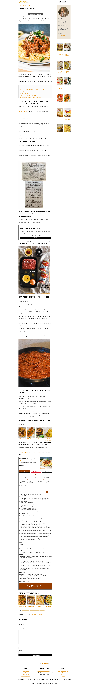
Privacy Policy (26, 671)
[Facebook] (60, 2)
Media (63, 676)
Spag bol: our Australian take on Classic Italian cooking (32, 89)
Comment (21, 628)
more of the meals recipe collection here (30, 422)
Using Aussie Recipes (63, 671)
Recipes (39, 1)
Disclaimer (25, 672)
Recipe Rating (21, 624)
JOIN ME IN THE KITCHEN (44, 671)
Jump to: (23, 87)
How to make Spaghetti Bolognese (28, 95)
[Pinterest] (65, 2)
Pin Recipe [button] (36, 471)
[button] (19, 466)
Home (19, 5)
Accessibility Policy (25, 676)
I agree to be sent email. (35, 235)
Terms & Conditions (25, 674)
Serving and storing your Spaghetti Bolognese (30, 97)
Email (20, 650)
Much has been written (23, 111)
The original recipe (24, 91)
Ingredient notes (24, 93)
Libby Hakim (22, 460)
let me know (40, 586)
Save (47, 471)
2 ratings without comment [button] (37, 614)
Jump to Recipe (32, 14)
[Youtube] (63, 2)
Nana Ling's (45, 446)
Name (20, 646)
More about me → (63, 35)
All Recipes (63, 672)
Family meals (27, 5)
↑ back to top (44, 663)
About (34, 1)
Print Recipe (40, 14)
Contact (52, 1)
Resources (45, 1)
